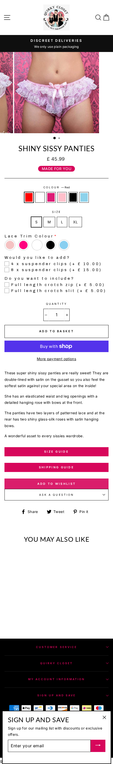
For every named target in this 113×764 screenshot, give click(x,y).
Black (73, 197)
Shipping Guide (56, 467)
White (39, 197)
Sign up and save (56, 695)
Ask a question (56, 494)
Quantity (56, 303)
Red (28, 197)
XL (75, 222)
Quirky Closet (56, 663)
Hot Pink (51, 197)
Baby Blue (84, 197)
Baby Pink (62, 197)
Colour (56, 187)
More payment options (56, 359)
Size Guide (56, 451)
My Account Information (56, 679)
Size (56, 211)
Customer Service (56, 647)
